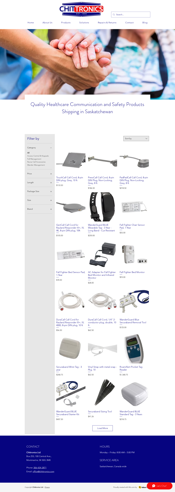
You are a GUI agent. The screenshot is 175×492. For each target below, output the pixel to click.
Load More (102, 428)
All (28, 153)
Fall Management (34, 159)
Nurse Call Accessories (36, 162)
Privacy (47, 487)
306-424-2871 (40, 467)
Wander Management (36, 165)
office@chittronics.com (43, 471)
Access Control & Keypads (38, 156)
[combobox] (136, 138)
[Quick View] (70, 159)
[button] (84, 22)
